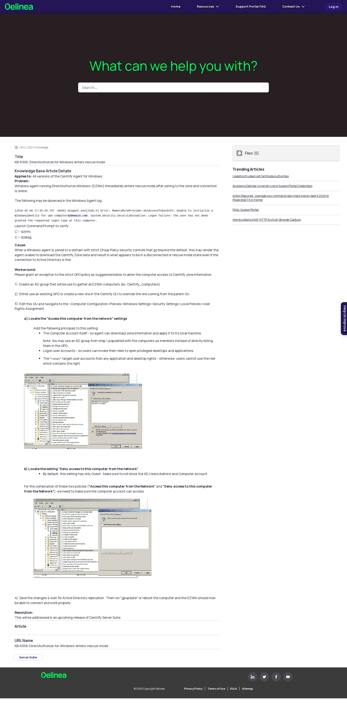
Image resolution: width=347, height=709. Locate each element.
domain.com (79, 215)
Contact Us (291, 6)
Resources (205, 6)
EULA (233, 688)
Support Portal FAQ (251, 6)
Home (175, 6)
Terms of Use (216, 688)
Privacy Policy (193, 688)
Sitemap (247, 688)
